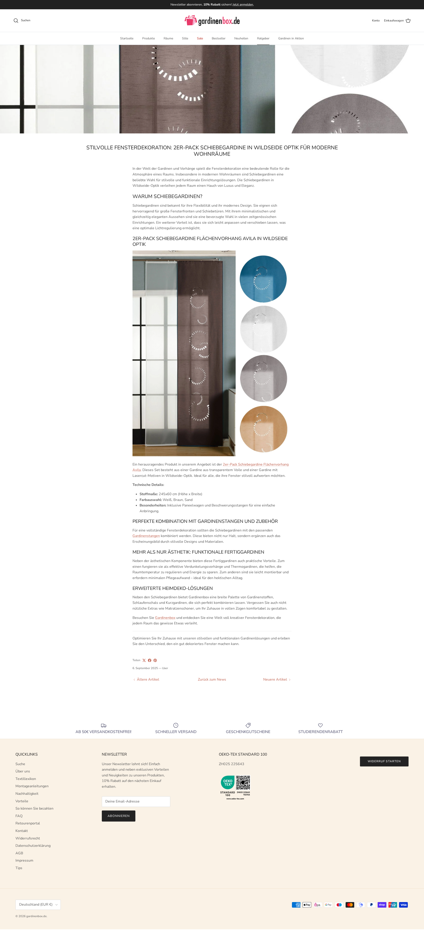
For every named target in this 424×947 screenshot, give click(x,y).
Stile (185, 38)
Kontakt (21, 830)
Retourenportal (27, 823)
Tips (18, 868)
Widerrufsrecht (27, 838)
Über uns (22, 771)
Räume (168, 38)
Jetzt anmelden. (243, 4)
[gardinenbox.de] (212, 20)
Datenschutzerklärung (33, 845)
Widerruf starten (384, 761)
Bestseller (218, 38)
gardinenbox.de (36, 916)
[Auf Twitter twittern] (144, 660)
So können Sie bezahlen (34, 808)
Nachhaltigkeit (26, 793)
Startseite (126, 38)
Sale (200, 38)
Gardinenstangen (146, 535)
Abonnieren (119, 816)
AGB (19, 853)
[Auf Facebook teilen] (149, 660)
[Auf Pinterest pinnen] (155, 660)
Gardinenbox (165, 617)
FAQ (19, 816)
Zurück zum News (212, 679)
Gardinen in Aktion (291, 38)
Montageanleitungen (32, 786)
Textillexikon (25, 778)
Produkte (148, 38)
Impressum (24, 860)
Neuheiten (241, 38)
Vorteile (21, 801)
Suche (20, 764)
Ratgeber (263, 38)
